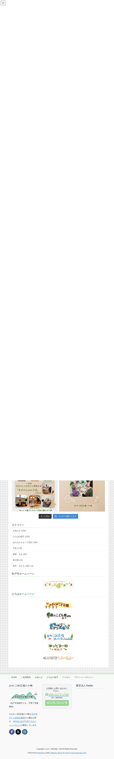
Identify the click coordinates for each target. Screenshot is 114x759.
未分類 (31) (18, 560)
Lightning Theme (56, 753)
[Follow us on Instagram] (25, 732)
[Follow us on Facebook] (12, 732)
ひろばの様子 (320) (21, 536)
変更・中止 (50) (20, 554)
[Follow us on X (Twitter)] (18, 732)
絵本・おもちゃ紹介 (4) (23, 566)
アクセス (66, 677)
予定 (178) (17, 548)
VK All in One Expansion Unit (75, 753)
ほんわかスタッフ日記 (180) (25, 542)
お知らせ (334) (19, 531)
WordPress (41, 753)
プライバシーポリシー (84, 677)
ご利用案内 (26, 677)
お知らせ (39, 677)
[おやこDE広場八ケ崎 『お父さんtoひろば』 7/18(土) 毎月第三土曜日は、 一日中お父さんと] (35, 489)
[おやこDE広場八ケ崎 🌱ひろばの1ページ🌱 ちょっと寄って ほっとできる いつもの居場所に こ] (82, 489)
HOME (14, 677)
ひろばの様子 (52, 677)
